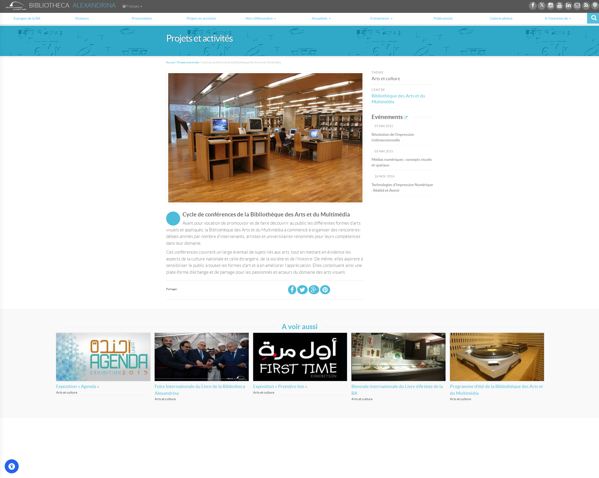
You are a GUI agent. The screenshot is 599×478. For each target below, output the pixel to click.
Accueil (170, 62)
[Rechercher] (593, 18)
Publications (443, 18)
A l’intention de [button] (557, 18)
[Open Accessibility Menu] (12, 466)
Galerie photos (501, 18)
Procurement (142, 18)
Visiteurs (82, 18)
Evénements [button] (380, 18)
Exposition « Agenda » (77, 386)
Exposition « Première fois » (280, 386)
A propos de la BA (26, 18)
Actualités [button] (320, 18)
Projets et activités (201, 18)
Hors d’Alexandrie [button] (259, 18)
